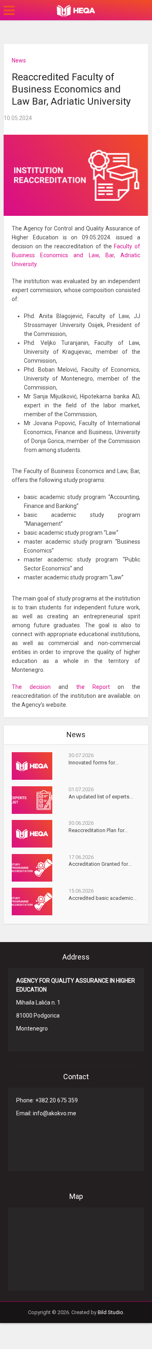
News (19, 60)
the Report (93, 687)
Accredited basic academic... (103, 898)
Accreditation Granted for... (100, 864)
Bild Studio (110, 1312)
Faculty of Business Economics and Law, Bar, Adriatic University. (76, 255)
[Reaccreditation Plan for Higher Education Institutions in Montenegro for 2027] (40, 834)
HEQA (76, 11)
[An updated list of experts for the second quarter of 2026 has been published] (40, 800)
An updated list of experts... (101, 797)
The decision (31, 687)
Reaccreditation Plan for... (98, 830)
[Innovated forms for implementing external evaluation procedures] (40, 766)
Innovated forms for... (93, 762)
